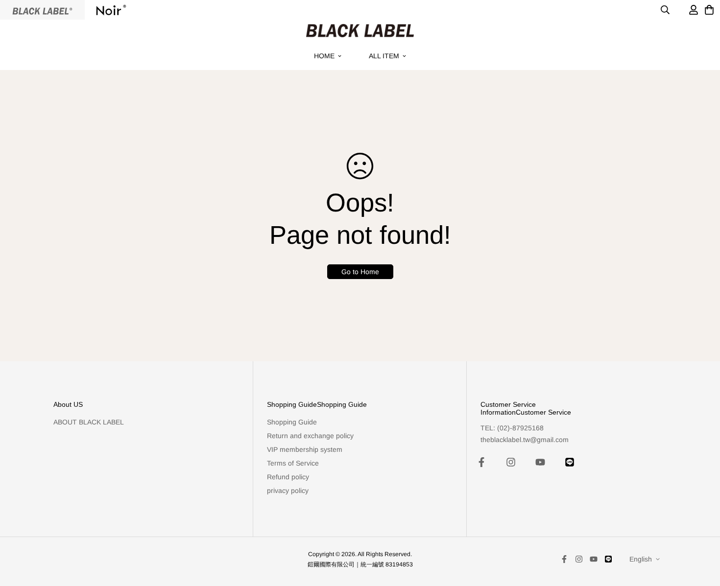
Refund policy (288, 477)
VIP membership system (304, 449)
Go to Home (360, 272)
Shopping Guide (292, 422)
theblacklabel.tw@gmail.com (524, 440)
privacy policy (288, 490)
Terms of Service (293, 463)
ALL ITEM (384, 56)
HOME (324, 56)
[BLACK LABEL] (360, 31)
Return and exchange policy (310, 436)
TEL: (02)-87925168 (512, 428)
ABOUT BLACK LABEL (88, 422)
